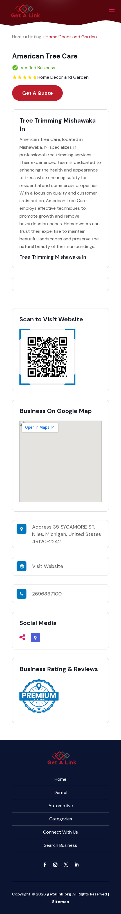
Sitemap (60, 901)
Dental (60, 792)
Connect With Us (60, 832)
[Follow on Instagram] (55, 865)
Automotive (60, 806)
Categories (60, 819)
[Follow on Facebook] (44, 865)
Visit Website (47, 566)
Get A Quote (37, 93)
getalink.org (59, 894)
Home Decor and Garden (71, 37)
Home (18, 37)
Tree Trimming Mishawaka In (52, 257)
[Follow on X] (66, 865)
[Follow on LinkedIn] (76, 865)
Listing (34, 37)
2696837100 (47, 593)
